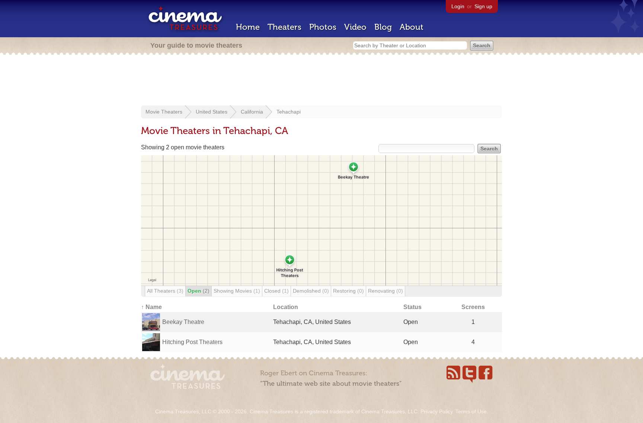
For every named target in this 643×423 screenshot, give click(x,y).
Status (412, 307)
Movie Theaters (163, 112)
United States (211, 112)
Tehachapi (288, 112)
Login (457, 6)
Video (355, 27)
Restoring (348, 291)
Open (198, 291)
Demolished (311, 291)
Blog (383, 27)
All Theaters (165, 291)
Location (285, 307)
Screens (473, 307)
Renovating (385, 291)
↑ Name (151, 307)
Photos (322, 27)
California (252, 112)
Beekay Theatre (183, 322)
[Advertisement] (321, 81)
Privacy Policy (436, 411)
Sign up (483, 6)
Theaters (284, 27)
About (411, 27)
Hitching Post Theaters (192, 342)
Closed (276, 291)
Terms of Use (471, 411)
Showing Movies (237, 291)
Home (248, 27)
